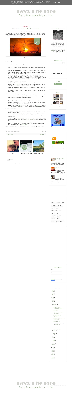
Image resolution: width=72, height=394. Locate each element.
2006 (53, 357)
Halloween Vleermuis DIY (20, 118)
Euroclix (39, 105)
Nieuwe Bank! (55, 310)
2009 (53, 354)
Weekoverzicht (61, 221)
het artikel (19, 122)
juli (53, 334)
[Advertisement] (58, 245)
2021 (53, 297)
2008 (53, 355)
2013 (53, 348)
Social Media (53, 218)
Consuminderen (25, 26)
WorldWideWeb (54, 223)
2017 (53, 303)
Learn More (55, 2)
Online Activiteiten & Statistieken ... (26, 154)
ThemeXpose (64, 385)
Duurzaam (53, 205)
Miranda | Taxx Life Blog (23, 31)
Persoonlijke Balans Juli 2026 (38, 153)
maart (54, 340)
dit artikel (17, 84)
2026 (53, 290)
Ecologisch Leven (58, 205)
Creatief (63, 202)
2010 (53, 353)
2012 (53, 350)
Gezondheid (58, 208)
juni (53, 336)
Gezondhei (53, 208)
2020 (53, 298)
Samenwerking (54, 216)
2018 (53, 301)
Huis (56, 210)
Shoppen (58, 216)
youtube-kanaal (24, 124)
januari (54, 343)
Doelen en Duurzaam (17, 131)
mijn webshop (62, 104)
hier (19, 124)
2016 (53, 344)
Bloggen (53, 202)
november (54, 305)
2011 (53, 351)
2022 (53, 295)
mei (53, 337)
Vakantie (53, 221)
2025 (53, 291)
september (54, 331)
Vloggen (56, 221)
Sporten (58, 218)
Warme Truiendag (10, 153)
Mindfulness (53, 213)
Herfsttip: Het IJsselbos (56, 321)
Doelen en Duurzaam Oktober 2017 (58, 326)
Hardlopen (53, 210)
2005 (53, 358)
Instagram (60, 210)
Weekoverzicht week (18, 113)
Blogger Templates (54, 385)
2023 (53, 294)
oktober (54, 330)
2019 (53, 300)
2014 (53, 347)
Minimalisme (58, 213)
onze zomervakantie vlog (26, 122)
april (53, 338)
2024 (53, 293)
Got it (59, 2)
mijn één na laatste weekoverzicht (29, 119)
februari (54, 341)
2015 (53, 346)
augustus (54, 333)
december (54, 304)
